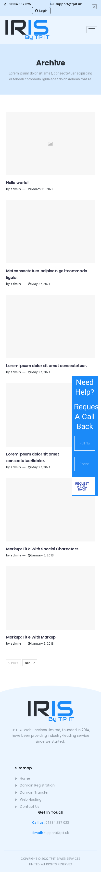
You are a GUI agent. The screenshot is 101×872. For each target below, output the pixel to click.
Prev (14, 662)
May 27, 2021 (40, 284)
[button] (94, 7)
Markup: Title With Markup (31, 637)
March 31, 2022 (42, 189)
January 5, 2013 (42, 555)
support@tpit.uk (50, 832)
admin (16, 189)
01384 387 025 (50, 822)
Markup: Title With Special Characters (42, 549)
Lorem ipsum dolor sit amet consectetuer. (46, 365)
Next (29, 662)
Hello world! (17, 182)
